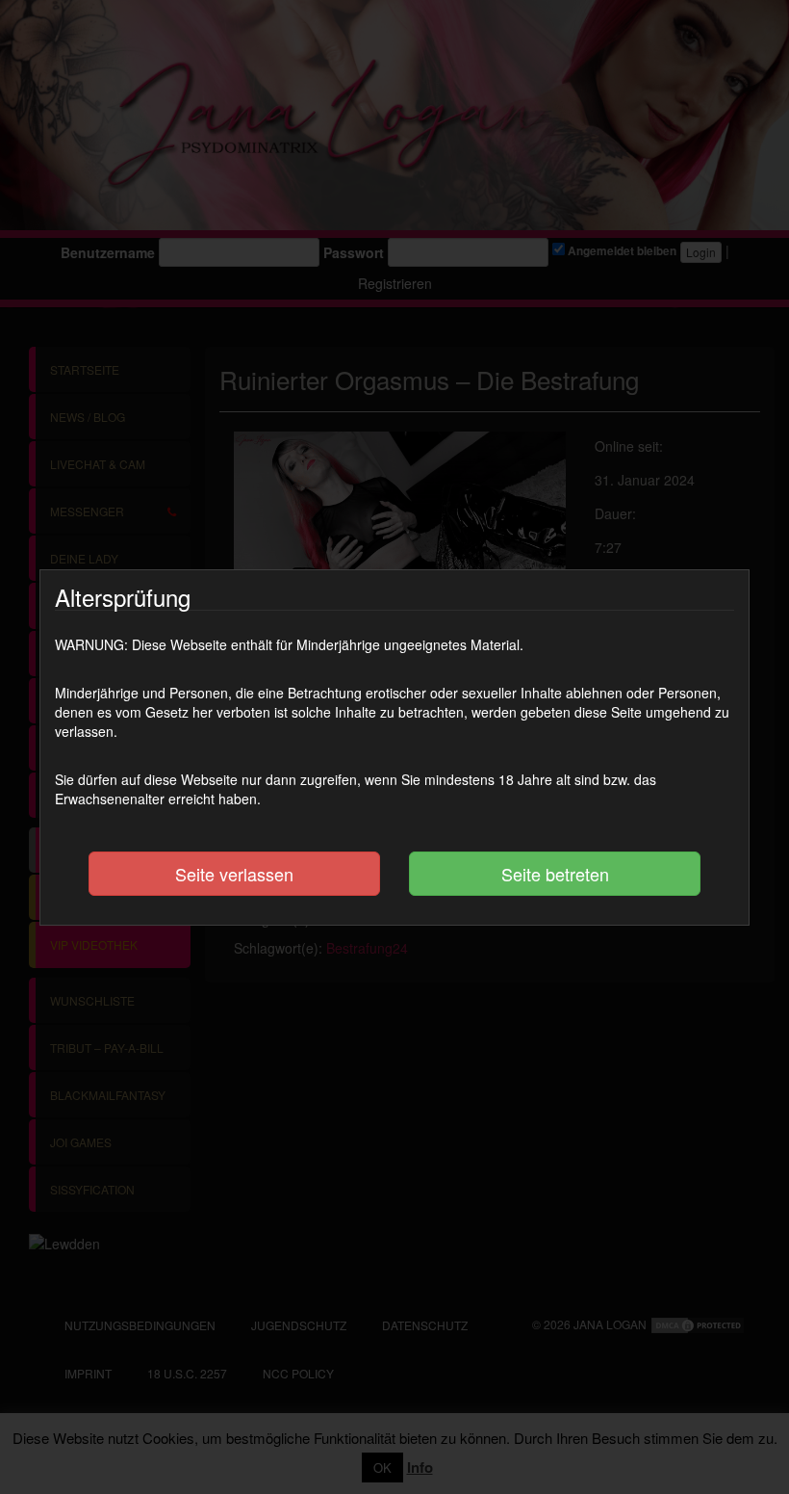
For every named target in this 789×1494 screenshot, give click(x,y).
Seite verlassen (234, 873)
